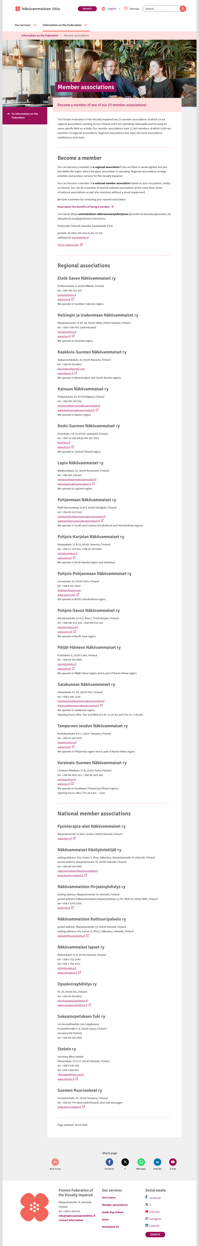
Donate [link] (87, 8)
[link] (45, 9)
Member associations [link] (76, 35)
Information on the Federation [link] (39, 35)
